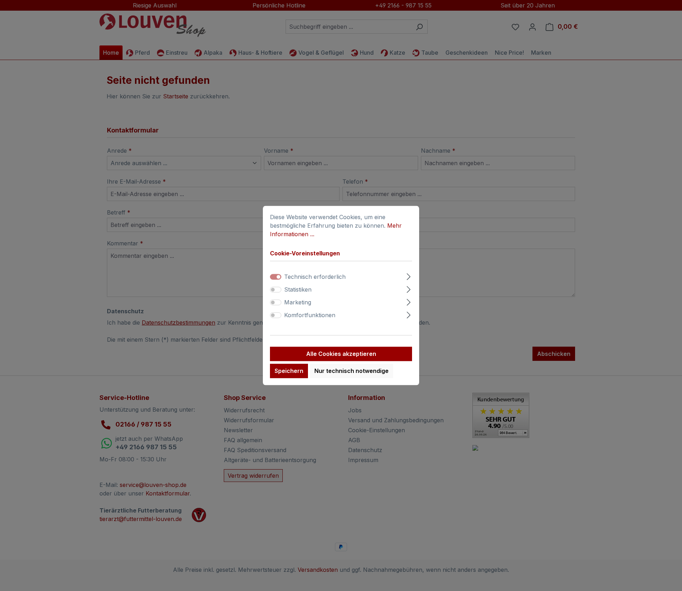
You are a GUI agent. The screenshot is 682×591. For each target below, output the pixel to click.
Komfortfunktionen (309, 315)
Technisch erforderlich (315, 277)
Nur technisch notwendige (351, 371)
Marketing (297, 302)
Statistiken (298, 289)
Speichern (289, 371)
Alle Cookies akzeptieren (341, 354)
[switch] (275, 290)
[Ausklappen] (408, 275)
